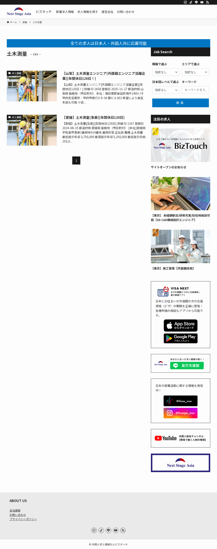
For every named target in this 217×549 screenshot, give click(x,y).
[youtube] (202, 2)
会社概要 (15, 510)
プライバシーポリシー (23, 519)
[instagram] (185, 2)
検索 (180, 103)
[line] (196, 2)
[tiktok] (191, 2)
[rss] (207, 2)
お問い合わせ (18, 515)
